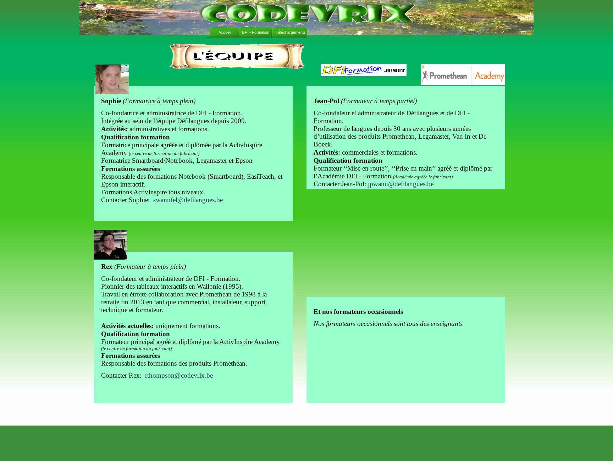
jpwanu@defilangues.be (400, 184)
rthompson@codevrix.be (179, 375)
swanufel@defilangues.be (188, 200)
